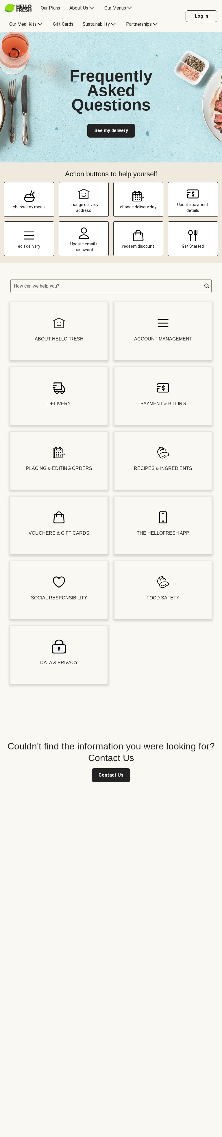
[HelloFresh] (18, 8)
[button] (207, 286)
